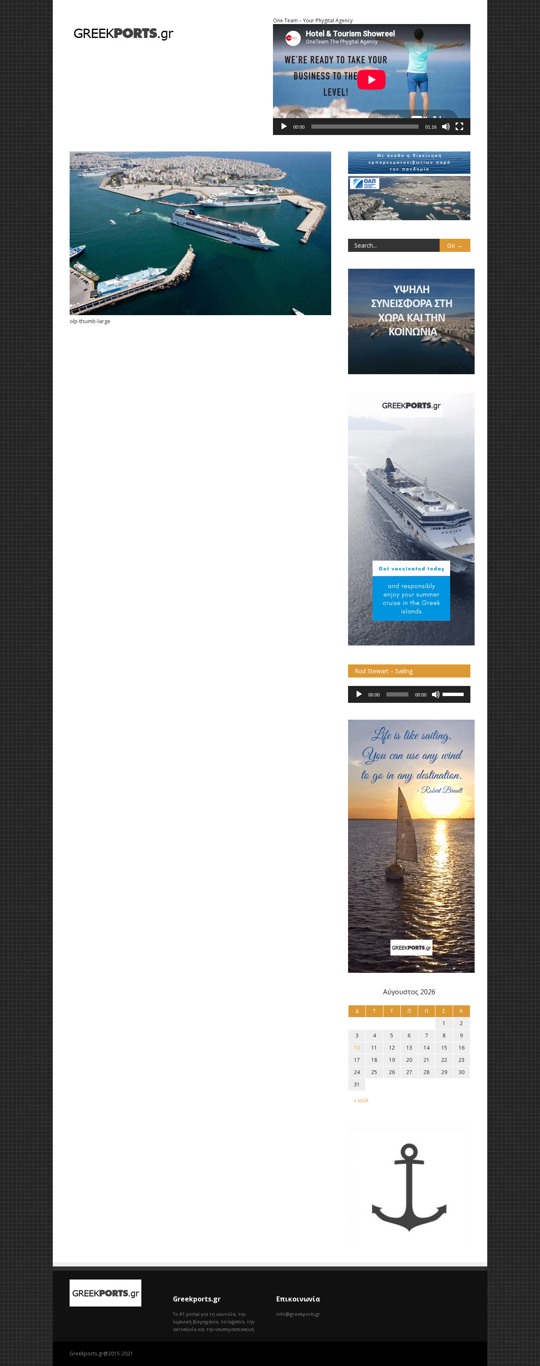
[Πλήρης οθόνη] (459, 126)
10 (357, 1047)
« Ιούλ (361, 1100)
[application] (409, 694)
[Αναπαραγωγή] (284, 126)
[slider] (454, 693)
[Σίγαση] (446, 126)
